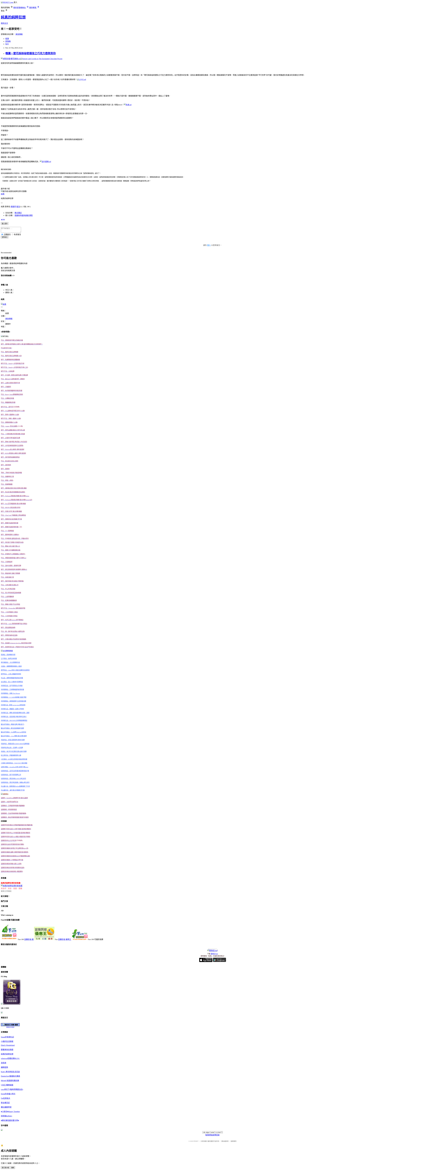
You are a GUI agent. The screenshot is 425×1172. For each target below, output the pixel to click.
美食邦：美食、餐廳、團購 (11, 888)
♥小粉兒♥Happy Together (10, 1111)
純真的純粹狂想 (13, 17)
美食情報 (19, 34)
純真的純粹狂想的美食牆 (10, 883)
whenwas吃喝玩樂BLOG (10, 1058)
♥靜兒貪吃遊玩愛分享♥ (10, 1120)
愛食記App (214, 954)
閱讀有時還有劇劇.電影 (24, 215)
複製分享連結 (6, 891)
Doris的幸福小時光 (8, 1094)
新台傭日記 (5, 1103)
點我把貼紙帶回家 (212, 1135)
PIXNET (195, 1141)
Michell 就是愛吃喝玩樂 (10, 1081)
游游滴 (3, 1063)
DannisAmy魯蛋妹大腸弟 (10, 1076)
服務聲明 (233, 1141)
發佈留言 (5, 237)
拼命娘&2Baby (6, 1116)
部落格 (8, 41)
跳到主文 (4, 23)
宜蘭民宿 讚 (29, 939)
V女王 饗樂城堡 (7, 1085)
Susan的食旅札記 (7, 1037)
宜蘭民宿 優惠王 (64, 939)
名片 (7, 44)
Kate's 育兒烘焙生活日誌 (10, 1072)
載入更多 (5, 223)
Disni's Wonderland (8, 1045)
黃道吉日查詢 (10, 1027)
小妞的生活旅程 (7, 1041)
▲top (3, 219)
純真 (2, 194)
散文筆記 (18, 213)
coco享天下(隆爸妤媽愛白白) (12, 1089)
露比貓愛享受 (6, 1107)
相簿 (7, 39)
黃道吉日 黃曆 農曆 (11, 1025)
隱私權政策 (225, 1141)
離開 (12, 1167)
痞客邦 (13, 207)
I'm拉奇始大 (5, 1098)
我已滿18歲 (5, 1167)
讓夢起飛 (4, 1067)
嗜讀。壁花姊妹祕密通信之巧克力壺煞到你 (30, 53)
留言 (18, 207)
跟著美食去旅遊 (7, 1050)
